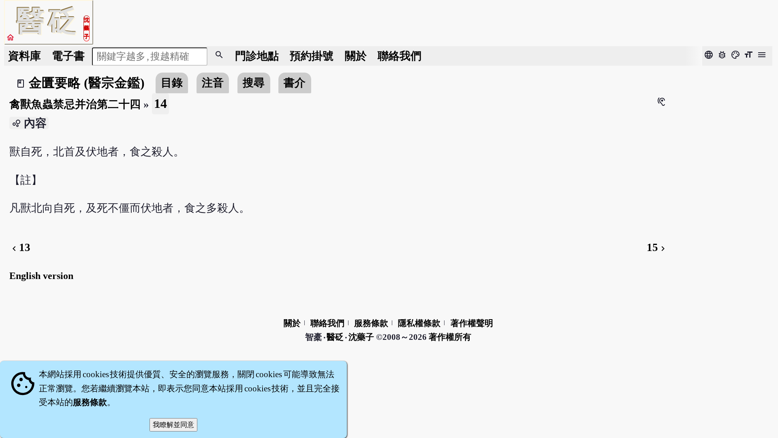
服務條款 (371, 323)
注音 (213, 83)
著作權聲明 (472, 323)
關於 (356, 56)
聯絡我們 (399, 56)
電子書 (68, 56)
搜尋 (254, 83)
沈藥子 (361, 337)
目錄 (172, 83)
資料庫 (24, 56)
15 (657, 247)
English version (41, 276)
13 (19, 247)
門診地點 (257, 56)
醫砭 (336, 337)
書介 (295, 83)
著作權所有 (450, 337)
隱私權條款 (419, 323)
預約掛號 (311, 56)
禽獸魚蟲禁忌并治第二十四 (75, 104)
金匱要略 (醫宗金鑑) (87, 82)
